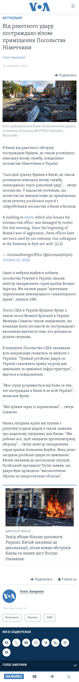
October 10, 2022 (16, 260)
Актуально (12, 18)
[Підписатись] (7, 652)
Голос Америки (14, 57)
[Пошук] (68, 676)
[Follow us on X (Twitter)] (16, 643)
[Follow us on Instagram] (36, 643)
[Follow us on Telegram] (46, 643)
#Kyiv (28, 218)
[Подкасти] (65, 643)
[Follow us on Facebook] (7, 643)
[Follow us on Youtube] (26, 643)
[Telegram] (51, 676)
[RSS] (55, 643)
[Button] (66, 75)
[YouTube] (34, 676)
